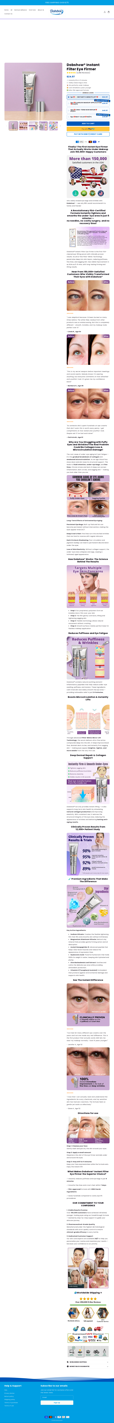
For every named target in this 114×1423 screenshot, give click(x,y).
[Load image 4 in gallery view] (43, 125)
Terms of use (9, 1406)
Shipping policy (9, 1399)
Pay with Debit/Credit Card (88, 134)
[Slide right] (60, 126)
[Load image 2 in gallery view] (23, 125)
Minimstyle (59, 1420)
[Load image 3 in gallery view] (33, 125)
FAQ (5, 1390)
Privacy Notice (9, 1393)
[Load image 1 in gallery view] (13, 125)
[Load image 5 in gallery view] (53, 125)
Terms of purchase (11, 1402)
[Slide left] (6, 126)
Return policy (9, 1396)
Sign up (57, 1403)
